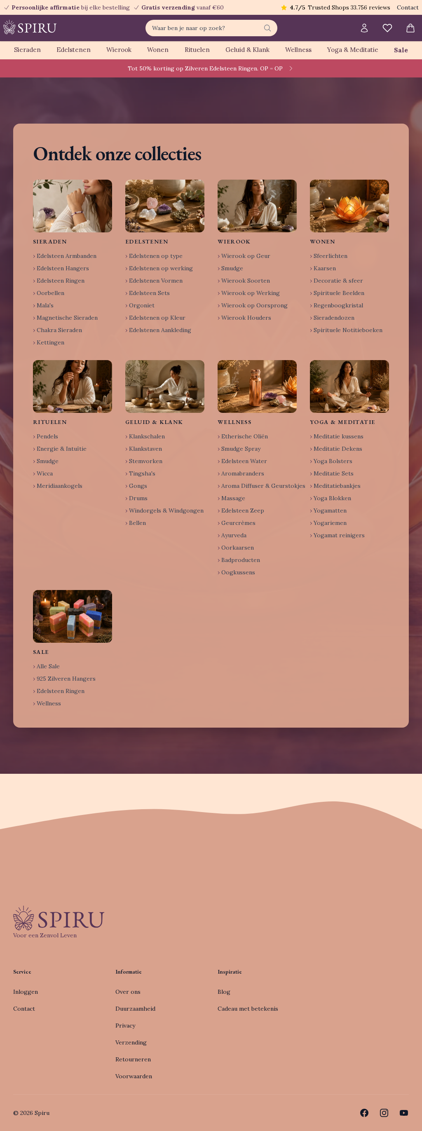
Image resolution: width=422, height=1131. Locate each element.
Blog (224, 991)
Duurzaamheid (135, 1008)
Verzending (131, 1042)
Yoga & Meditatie (352, 50)
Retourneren (133, 1059)
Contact (408, 7)
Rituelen (197, 50)
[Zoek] (267, 28)
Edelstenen (73, 50)
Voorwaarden (133, 1076)
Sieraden (27, 50)
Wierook (118, 50)
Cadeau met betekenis (248, 1008)
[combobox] (211, 28)
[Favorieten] (387, 28)
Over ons (128, 991)
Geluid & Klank (247, 50)
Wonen (158, 50)
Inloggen (25, 991)
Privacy (125, 1025)
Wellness (298, 50)
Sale (401, 50)
